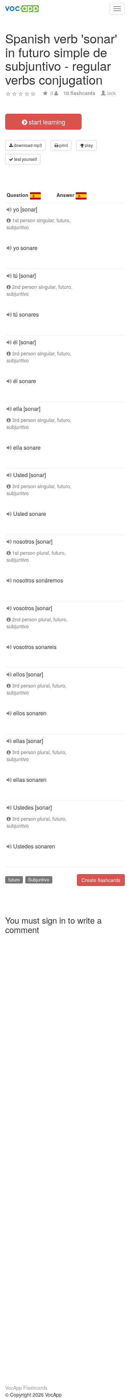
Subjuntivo (38, 879)
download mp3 (27, 145)
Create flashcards (100, 880)
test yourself (25, 159)
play (88, 145)
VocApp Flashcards (26, 1387)
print (63, 145)
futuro (14, 879)
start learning (46, 121)
